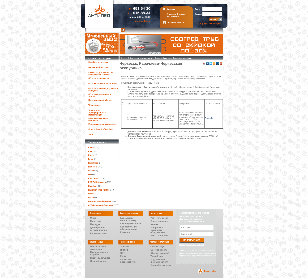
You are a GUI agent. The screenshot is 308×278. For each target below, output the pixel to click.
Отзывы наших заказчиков (98, 247)
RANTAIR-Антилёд (97, 182)
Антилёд (124, 246)
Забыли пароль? (215, 23)
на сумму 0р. (173, 16)
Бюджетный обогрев (98, 67)
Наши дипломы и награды (99, 253)
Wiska (91, 198)
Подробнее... (211, 118)
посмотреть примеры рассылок (191, 245)
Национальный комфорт (100, 201)
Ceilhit (91, 147)
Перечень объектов (100, 258)
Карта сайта (210, 271)
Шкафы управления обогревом (98, 119)
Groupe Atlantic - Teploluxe (100, 129)
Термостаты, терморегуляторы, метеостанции (97, 112)
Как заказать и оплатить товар (128, 219)
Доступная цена (98, 233)
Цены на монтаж (159, 235)
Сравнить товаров (175, 22)
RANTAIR (124, 250)
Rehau (91, 194)
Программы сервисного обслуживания (158, 230)
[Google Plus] (221, 63)
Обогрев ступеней (159, 253)
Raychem (92, 186)
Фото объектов (98, 261)
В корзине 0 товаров (176, 14)
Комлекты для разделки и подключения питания (100, 73)
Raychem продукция (98, 62)
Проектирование (159, 221)
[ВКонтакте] (207, 63)
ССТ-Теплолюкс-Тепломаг (100, 205)
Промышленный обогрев (100, 100)
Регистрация (202, 23)
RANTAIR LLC (94, 178)
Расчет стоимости (159, 218)
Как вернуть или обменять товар (128, 228)
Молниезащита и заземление (102, 124)
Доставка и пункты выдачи (141, 58)
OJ (89, 174)
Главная (124, 58)
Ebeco (91, 151)
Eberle (91, 155)
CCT (122, 253)
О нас (93, 218)
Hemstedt (92, 167)
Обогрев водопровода (98, 78)
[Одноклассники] (214, 63)
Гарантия (125, 232)
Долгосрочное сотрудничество (98, 228)
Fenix (90, 159)
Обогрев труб (157, 246)
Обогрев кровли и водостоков (102, 83)
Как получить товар (130, 223)
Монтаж (154, 224)
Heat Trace (93, 163)
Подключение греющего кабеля (159, 260)
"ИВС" (91, 134)
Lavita (91, 171)
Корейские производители (128, 260)
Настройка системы (160, 265)
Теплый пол (94, 105)
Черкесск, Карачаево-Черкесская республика (173, 58)
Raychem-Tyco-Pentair (99, 190)
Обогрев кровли (158, 250)
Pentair (123, 256)
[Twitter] (211, 63)
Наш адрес (95, 224)
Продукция (96, 221)
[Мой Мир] (217, 63)
